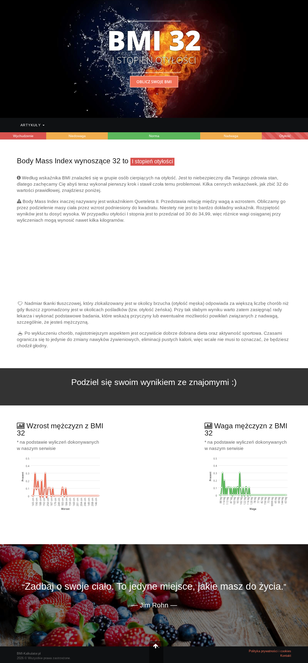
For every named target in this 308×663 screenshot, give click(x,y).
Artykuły (31, 125)
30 (188, 213)
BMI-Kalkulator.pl (29, 653)
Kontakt (285, 655)
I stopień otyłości (152, 161)
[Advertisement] (154, 262)
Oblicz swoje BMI (154, 81)
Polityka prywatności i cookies (270, 651)
